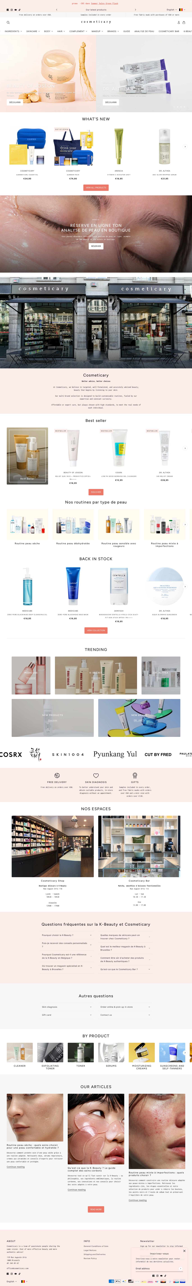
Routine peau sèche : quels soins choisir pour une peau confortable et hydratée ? (33, 1145)
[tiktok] (19, 8)
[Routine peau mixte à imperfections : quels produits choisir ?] (157, 1130)
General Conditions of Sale (96, 1245)
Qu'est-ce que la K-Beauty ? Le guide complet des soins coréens (92, 1168)
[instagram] (12, 8)
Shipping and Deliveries (95, 1253)
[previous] (57, 8)
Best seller (96, 419)
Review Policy (90, 1257)
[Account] (178, 21)
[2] (177, 105)
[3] (181, 105)
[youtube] (15, 8)
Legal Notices (90, 1249)
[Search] (8, 21)
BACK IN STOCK (96, 557)
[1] (174, 105)
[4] (184, 105)
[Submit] (180, 1268)
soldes (117, 3)
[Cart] (183, 21)
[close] (184, 1250)
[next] (135, 8)
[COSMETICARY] (96, 21)
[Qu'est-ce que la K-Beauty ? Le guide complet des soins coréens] (96, 1127)
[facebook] (8, 8)
